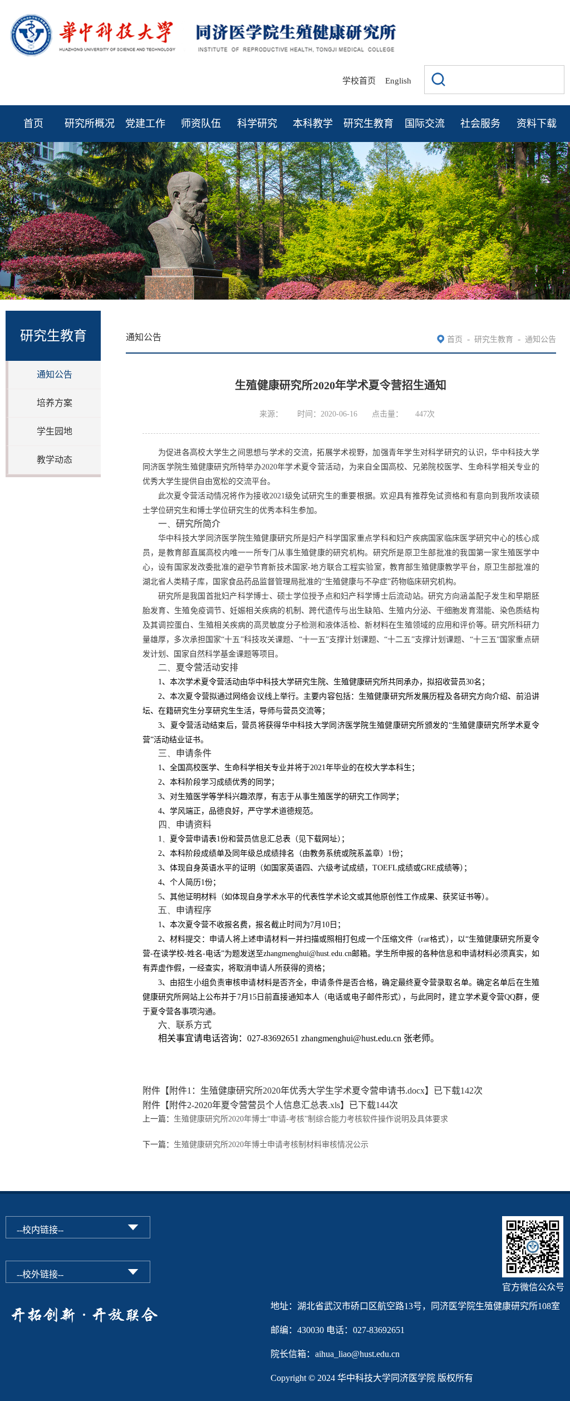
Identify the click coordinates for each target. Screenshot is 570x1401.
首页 (33, 123)
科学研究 (257, 123)
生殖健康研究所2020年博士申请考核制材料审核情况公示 (271, 1144)
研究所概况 (90, 123)
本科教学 (313, 123)
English (398, 80)
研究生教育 (368, 123)
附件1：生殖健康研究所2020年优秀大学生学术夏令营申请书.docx (297, 1090)
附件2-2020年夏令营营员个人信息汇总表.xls (254, 1105)
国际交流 (425, 123)
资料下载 (537, 123)
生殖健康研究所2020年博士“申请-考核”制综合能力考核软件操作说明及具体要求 (311, 1119)
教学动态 (54, 459)
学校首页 (359, 80)
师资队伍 (201, 123)
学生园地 (54, 431)
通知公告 (54, 374)
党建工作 (145, 123)
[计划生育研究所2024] (203, 18)
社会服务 (480, 123)
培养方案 (54, 403)
